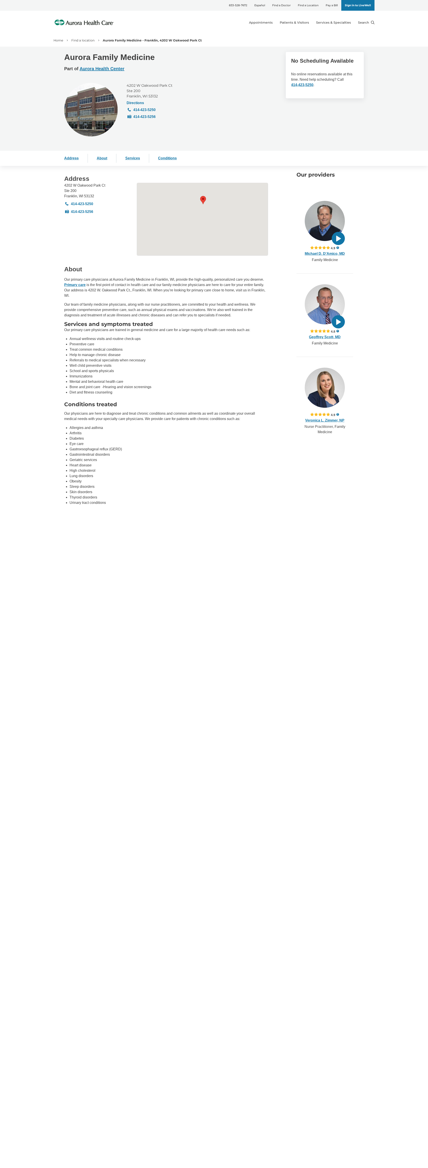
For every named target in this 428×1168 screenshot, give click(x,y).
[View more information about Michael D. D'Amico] (325, 221)
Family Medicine (325, 260)
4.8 (333, 331)
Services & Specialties (333, 23)
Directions (135, 103)
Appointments (261, 23)
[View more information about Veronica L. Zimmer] (325, 388)
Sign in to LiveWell (358, 5)
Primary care (75, 285)
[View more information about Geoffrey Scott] (325, 304)
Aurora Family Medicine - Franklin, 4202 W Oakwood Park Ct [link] (152, 40)
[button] (203, 200)
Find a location (83, 40)
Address (71, 158)
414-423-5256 (144, 117)
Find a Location (308, 5)
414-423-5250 (144, 110)
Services (132, 158)
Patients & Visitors (294, 23)
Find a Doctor (281, 5)
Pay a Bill (332, 5)
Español (259, 5)
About (102, 158)
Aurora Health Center (102, 68)
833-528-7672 (238, 5)
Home (58, 40)
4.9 (333, 248)
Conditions (167, 158)
